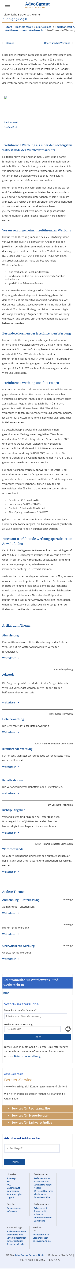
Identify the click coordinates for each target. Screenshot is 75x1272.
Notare (37, 1187)
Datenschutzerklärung (27, 1056)
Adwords (8, 675)
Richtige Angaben (13, 810)
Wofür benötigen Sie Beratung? (20, 1010)
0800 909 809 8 (14, 19)
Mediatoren (40, 1194)
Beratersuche (14, 1208)
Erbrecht (38, 1214)
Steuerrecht (40, 1211)
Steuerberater (41, 1181)
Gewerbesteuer (15, 1240)
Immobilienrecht (43, 1217)
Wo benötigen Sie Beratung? (18, 1024)
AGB (9, 1184)
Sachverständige (42, 1184)
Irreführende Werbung (17, 749)
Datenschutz (13, 1187)
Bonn (6, 992)
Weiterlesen (10, 658)
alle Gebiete (43, 26)
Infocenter (12, 1211)
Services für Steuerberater (30, 1115)
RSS (8, 1181)
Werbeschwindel (13, 849)
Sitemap (11, 1178)
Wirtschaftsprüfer (43, 1191)
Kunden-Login (14, 1194)
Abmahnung (10, 635)
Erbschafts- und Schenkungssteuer (16, 1236)
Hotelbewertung (13, 719)
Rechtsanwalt (24, 26)
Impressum (13, 1191)
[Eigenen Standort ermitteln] (68, 1029)
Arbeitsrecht (40, 1208)
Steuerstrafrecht (15, 1244)
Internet (9, 42)
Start (9, 26)
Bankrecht (39, 1220)
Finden (37, 1037)
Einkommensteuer (16, 1231)
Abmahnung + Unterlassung (20, 900)
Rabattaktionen (12, 780)
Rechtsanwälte (42, 1178)
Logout (10, 1197)
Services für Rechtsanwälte (31, 1108)
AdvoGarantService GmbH (30, 1255)
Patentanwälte (42, 1197)
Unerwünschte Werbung (57, 42)
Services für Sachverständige (32, 1122)
